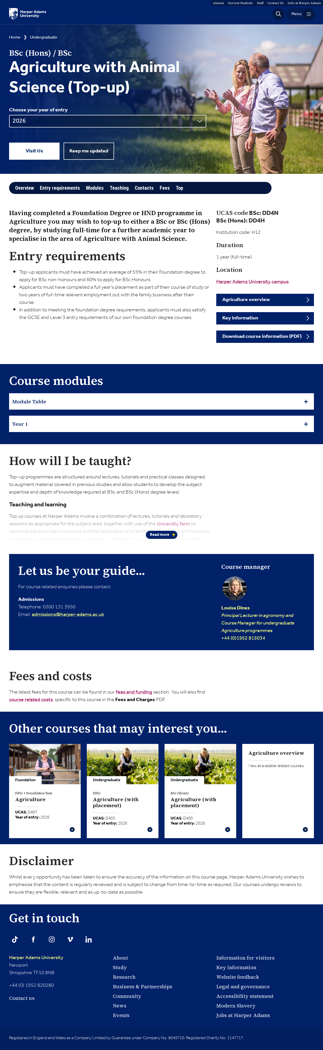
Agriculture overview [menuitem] (246, 300)
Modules (95, 188)
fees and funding (134, 692)
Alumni (218, 3)
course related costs (31, 700)
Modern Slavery (236, 1005)
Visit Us (34, 151)
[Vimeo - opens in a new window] (70, 939)
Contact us (22, 998)
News (119, 1005)
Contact (275, 3)
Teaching (119, 188)
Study (120, 967)
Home (14, 37)
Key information (236, 967)
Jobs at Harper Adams (243, 1015)
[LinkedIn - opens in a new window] (88, 939)
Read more (159, 535)
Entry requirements (60, 188)
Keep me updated (88, 151)
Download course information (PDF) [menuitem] (262, 336)
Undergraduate (43, 37)
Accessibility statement (245, 996)
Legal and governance (243, 986)
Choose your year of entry (38, 110)
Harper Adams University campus (252, 282)
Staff (260, 3)
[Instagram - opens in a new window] (52, 939)
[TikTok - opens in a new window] (15, 939)
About (120, 957)
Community (127, 996)
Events (121, 1015)
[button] (279, 14)
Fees (165, 188)
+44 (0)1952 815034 (257, 622)
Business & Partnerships (142, 986)
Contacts (144, 188)
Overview (24, 188)
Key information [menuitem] (240, 318)
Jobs (304, 3)
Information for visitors (245, 957)
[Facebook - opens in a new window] (33, 939)
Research (124, 976)
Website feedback (237, 976)
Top (179, 188)
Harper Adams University (36, 958)
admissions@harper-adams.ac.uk (68, 614)
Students (240, 3)
